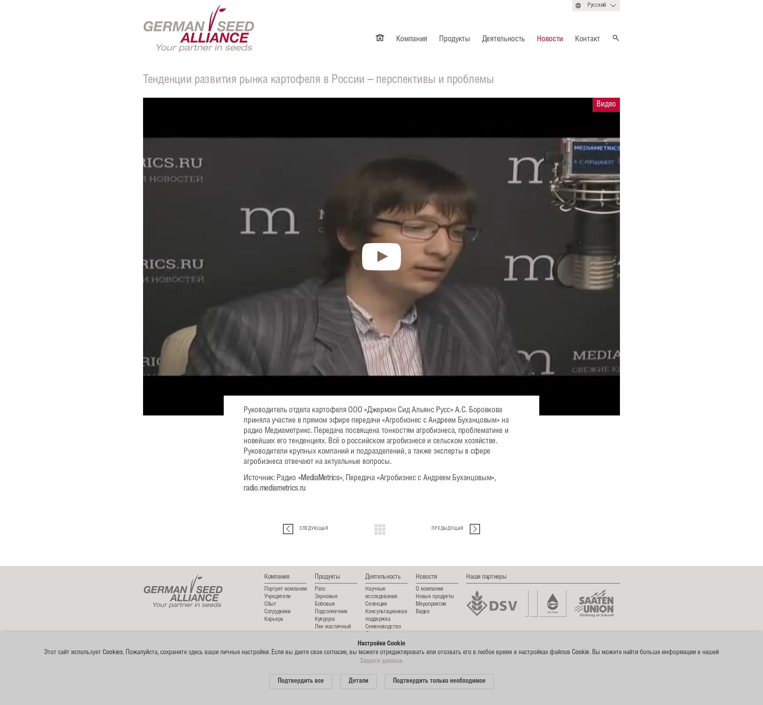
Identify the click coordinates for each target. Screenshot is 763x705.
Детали (358, 681)
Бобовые (325, 604)
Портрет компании (285, 589)
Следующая (314, 528)
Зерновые (326, 597)
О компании (429, 589)
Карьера (273, 619)
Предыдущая (447, 528)
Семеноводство (383, 627)
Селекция (376, 604)
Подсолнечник (331, 612)
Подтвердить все (301, 681)
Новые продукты (435, 597)
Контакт (587, 40)
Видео (423, 612)
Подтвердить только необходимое (439, 681)
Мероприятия (431, 604)
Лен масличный (333, 627)
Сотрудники (277, 612)
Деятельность (503, 40)
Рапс (320, 589)
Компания (412, 40)
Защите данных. (382, 661)
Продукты (454, 40)
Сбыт (270, 604)
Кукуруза (325, 619)
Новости (550, 40)
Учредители (277, 597)
